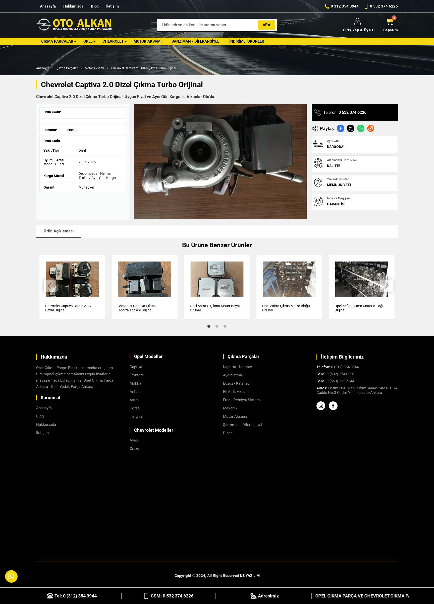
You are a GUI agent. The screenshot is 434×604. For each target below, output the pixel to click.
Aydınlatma (232, 375)
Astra (134, 400)
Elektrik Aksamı (236, 391)
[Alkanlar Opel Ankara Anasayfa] (74, 25)
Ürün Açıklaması (59, 231)
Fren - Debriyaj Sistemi (242, 400)
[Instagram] (322, 409)
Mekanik (230, 408)
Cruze (134, 448)
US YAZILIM (250, 575)
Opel (87, 41)
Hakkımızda (73, 6)
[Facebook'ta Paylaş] (340, 128)
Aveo (134, 440)
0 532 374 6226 (352, 112)
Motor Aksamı (147, 41)
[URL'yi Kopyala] (370, 128)
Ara (266, 25)
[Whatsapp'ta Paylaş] (360, 128)
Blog (95, 6)
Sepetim (390, 30)
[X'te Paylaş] (350, 128)
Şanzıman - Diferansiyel (195, 41)
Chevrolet (113, 41)
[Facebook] (334, 409)
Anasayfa (48, 6)
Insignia (136, 416)
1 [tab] (208, 326)
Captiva (136, 367)
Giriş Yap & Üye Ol (359, 30)
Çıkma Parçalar (57, 41)
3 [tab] (225, 326)
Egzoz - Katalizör (237, 383)
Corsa (135, 408)
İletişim (112, 6)
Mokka (135, 383)
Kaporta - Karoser (237, 367)
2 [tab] (217, 326)
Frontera (137, 375)
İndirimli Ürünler (246, 41)
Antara (135, 391)
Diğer (227, 433)
